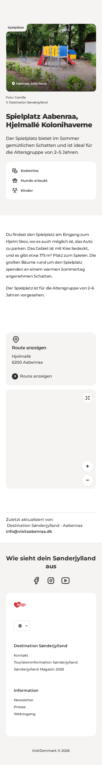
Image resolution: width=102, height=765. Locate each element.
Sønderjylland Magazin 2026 (39, 669)
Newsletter (24, 700)
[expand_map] (87, 397)
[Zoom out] (88, 480)
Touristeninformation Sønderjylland (46, 662)
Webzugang (25, 714)
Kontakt (21, 655)
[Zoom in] (88, 466)
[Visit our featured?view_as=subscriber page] (65, 580)
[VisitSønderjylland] (29, 605)
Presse (20, 707)
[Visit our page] (51, 580)
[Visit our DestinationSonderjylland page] (36, 580)
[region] (51, 439)
